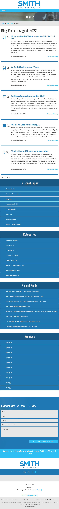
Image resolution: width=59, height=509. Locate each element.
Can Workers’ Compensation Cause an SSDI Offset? (28, 95)
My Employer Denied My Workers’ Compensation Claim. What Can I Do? (33, 37)
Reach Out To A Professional (43, 441)
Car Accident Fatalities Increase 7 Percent (25, 67)
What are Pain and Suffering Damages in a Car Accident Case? (24, 296)
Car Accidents (10, 189)
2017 (9, 373)
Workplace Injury (13, 270)
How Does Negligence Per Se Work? (17, 316)
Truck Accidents (11, 219)
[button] (29, 472)
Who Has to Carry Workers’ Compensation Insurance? (22, 291)
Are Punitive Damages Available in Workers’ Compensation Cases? (26, 301)
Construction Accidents (13, 194)
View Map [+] (37, 490)
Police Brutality (11, 260)
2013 (8, 388)
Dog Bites (9, 199)
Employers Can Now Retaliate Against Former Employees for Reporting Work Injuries (32, 311)
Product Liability (11, 209)
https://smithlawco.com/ (29, 495)
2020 (9, 358)
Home (3, 23)
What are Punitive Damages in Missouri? (18, 306)
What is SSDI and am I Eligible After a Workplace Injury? (30, 151)
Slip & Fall (9, 214)
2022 (12, 23)
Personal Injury (29, 182)
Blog (8, 23)
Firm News (10, 250)
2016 (9, 378)
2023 (9, 342)
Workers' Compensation (13, 224)
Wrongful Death (12, 275)
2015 (8, 383)
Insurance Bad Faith (12, 204)
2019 (9, 362)
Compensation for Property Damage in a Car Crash (21, 326)
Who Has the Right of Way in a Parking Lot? (25, 124)
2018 (9, 368)
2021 (9, 352)
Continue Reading (52, 56)
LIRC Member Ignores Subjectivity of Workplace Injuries (23, 321)
